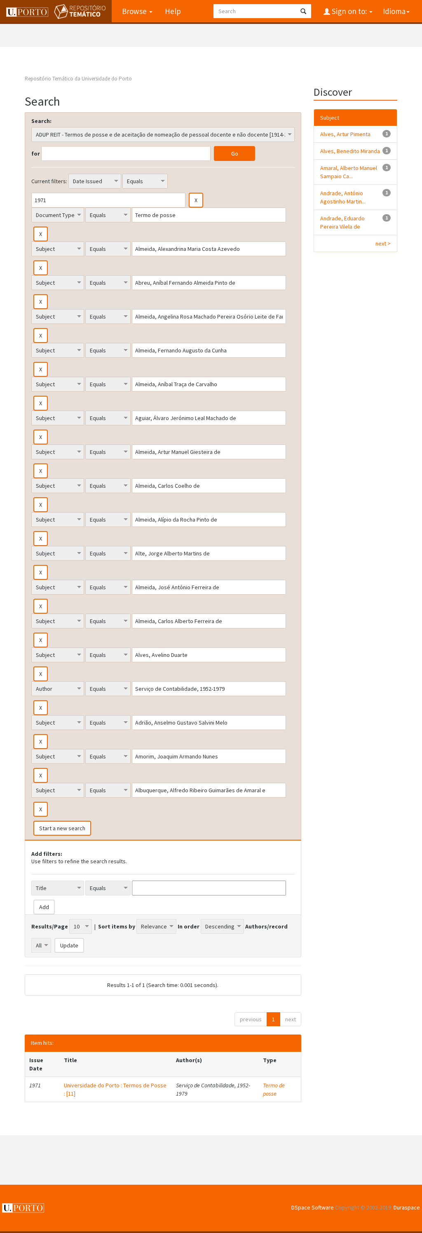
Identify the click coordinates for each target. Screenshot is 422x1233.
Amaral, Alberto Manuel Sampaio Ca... (348, 172)
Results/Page (49, 926)
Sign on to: (349, 11)
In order (188, 926)
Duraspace (407, 1207)
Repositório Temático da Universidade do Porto (78, 78)
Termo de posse (274, 1089)
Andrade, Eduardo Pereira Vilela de (342, 222)
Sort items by (116, 926)
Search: (41, 121)
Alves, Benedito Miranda (350, 151)
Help (173, 11)
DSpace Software (312, 1207)
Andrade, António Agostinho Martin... (343, 197)
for (35, 153)
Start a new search (62, 828)
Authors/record (266, 926)
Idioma (394, 11)
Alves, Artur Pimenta (345, 134)
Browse (135, 11)
